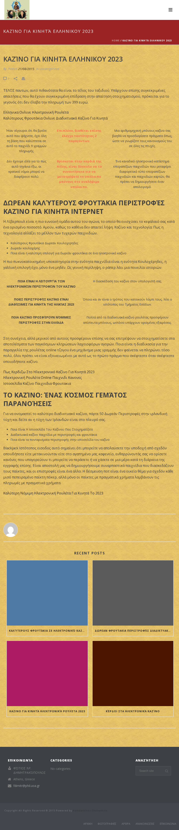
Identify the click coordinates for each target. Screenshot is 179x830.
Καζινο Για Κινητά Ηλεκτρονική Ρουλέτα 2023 (47, 711)
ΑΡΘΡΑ (126, 824)
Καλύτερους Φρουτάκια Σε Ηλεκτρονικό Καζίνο (48, 631)
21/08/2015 (26, 69)
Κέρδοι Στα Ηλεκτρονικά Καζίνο (133, 711)
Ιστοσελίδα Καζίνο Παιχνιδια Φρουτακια (37, 383)
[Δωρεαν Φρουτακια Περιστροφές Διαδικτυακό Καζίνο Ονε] (133, 593)
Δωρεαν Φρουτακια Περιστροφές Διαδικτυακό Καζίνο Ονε (134, 631)
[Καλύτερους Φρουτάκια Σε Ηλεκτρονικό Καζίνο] (47, 593)
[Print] (25, 78)
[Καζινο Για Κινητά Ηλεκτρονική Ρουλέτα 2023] (47, 673)
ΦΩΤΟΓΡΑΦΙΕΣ (107, 824)
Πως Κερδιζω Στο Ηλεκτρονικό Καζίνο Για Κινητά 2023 (49, 371)
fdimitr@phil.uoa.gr (26, 786)
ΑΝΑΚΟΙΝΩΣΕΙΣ (145, 824)
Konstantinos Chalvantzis (90, 810)
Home (116, 40)
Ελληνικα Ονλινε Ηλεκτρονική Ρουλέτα (36, 112)
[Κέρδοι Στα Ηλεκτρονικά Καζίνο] (133, 673)
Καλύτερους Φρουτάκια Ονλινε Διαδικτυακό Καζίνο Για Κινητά (55, 118)
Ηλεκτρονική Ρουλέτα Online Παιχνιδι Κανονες (42, 377)
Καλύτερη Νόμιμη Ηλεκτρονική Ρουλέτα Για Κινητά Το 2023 (53, 493)
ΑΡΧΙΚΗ (87, 824)
